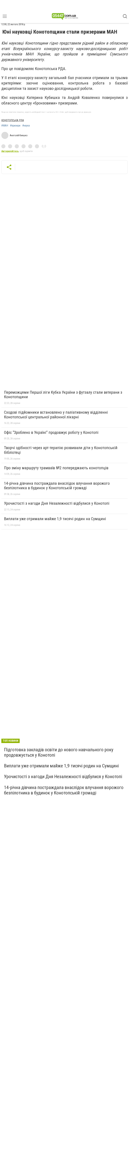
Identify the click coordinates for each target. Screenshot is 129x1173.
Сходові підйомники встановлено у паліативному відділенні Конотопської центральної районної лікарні (56, 414)
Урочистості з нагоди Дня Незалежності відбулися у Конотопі (56, 503)
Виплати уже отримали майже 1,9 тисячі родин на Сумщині (55, 518)
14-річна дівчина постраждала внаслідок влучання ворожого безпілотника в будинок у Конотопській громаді (57, 485)
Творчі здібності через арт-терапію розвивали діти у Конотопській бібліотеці (60, 450)
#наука (26, 125)
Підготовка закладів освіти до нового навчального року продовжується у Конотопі (58, 752)
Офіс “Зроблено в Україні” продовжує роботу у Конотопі (51, 432)
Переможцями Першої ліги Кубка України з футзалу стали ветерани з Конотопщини (63, 394)
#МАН (4, 125)
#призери (15, 125)
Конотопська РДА (12, 120)
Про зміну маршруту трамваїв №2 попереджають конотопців (56, 468)
